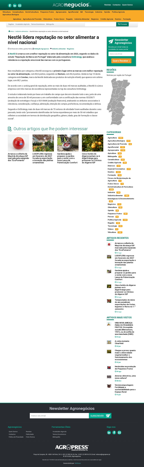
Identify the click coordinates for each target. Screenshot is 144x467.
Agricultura (112, 138)
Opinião (107, 12)
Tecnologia (89, 12)
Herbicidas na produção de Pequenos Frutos (125, 367)
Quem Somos (127, 5)
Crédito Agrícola (106, 19)
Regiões (11, 24)
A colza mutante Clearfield (122, 342)
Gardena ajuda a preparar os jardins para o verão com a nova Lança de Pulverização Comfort (67, 158)
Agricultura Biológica (11, 15)
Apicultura (17, 19)
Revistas (107, 5)
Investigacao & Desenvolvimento (121, 199)
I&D (81, 12)
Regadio (69, 19)
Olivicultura (47, 19)
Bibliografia (50, 24)
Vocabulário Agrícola (22, 24)
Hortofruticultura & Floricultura (120, 187)
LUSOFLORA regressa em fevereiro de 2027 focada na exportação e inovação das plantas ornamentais (43, 158)
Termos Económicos (38, 24)
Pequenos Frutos (47, 12)
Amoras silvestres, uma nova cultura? (125, 377)
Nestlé (13, 54)
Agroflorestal (73, 12)
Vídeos (111, 229)
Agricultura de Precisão (32, 19)
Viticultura (7, 12)
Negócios (95, 19)
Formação (127, 19)
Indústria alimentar (22, 31)
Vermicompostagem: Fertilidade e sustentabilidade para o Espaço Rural (125, 388)
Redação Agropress (41, 49)
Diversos (111, 166)
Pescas (111, 217)
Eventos (118, 19)
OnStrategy (76, 57)
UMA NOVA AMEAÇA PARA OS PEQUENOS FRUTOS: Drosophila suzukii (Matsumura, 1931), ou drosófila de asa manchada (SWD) (124, 328)
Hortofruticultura (32, 12)
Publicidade (30, 434)
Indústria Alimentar (81, 19)
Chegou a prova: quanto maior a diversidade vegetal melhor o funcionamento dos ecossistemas (125, 355)
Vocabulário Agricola (59, 431)
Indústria (98, 12)
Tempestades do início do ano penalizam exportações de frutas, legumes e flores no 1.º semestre (125, 304)
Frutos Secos (59, 19)
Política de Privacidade (16, 437)
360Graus (78, 463)
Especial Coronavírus (116, 169)
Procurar (123, 24)
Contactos (117, 5)
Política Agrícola (118, 12)
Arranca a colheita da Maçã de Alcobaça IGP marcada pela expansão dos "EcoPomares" (18, 157)
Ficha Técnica (30, 437)
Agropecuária (61, 12)
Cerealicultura (18, 12)
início (12, 31)
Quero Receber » (121, 60)
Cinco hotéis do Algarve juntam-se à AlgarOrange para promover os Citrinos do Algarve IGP (91, 158)
